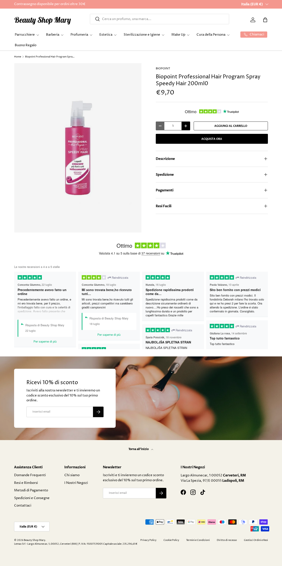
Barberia (52, 34)
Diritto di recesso (227, 540)
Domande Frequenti (30, 475)
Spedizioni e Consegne (32, 498)
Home (17, 56)
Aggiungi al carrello (230, 126)
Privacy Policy (148, 540)
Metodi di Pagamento (31, 490)
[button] (265, 20)
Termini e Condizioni (198, 540)
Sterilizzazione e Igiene (142, 34)
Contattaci (22, 505)
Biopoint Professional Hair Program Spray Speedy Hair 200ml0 (50, 56)
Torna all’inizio (138, 449)
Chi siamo (72, 475)
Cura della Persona (211, 34)
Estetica (105, 34)
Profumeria (79, 34)
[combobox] (159, 19)
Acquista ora (211, 139)
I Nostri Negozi (76, 483)
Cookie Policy (171, 540)
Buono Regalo (25, 45)
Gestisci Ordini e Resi (256, 540)
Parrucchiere (25, 34)
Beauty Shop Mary (34, 540)
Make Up (178, 34)
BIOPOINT (163, 68)
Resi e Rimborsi (26, 483)
